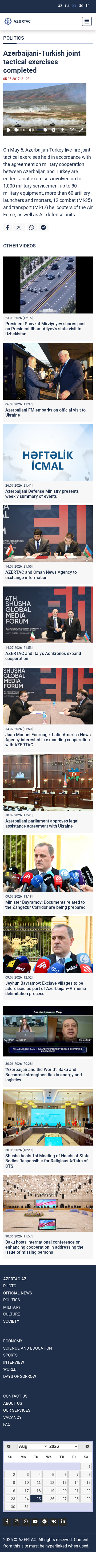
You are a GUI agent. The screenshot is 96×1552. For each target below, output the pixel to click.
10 (27, 1482)
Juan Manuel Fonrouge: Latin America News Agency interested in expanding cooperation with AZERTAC (48, 739)
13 (64, 1482)
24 (27, 1499)
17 (27, 1491)
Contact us (15, 1396)
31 (27, 1507)
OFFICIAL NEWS (17, 1293)
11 (39, 1482)
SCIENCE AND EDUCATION (27, 1348)
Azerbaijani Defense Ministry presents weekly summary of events (42, 494)
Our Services (16, 1410)
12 (52, 1482)
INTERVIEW (13, 1362)
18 (39, 1491)
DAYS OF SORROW (19, 1376)
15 (88, 1482)
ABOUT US (12, 1403)
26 (52, 1499)
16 (13, 1491)
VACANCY (12, 1417)
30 (13, 1507)
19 (52, 1491)
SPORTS (10, 1355)
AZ (60, 5)
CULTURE (11, 1314)
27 (64, 1499)
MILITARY (12, 1307)
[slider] (16, 129)
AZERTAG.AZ (14, 1279)
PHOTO (9, 1286)
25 (39, 1499)
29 (88, 1499)
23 (13, 1499)
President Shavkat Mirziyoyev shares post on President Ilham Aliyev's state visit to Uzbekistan (45, 328)
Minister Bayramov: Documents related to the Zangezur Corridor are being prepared (45, 905)
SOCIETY (11, 1321)
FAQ (6, 1424)
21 (76, 1491)
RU (67, 5)
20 (64, 1491)
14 (76, 1482)
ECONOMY (12, 1341)
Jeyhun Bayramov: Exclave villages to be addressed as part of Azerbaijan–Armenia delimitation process (45, 988)
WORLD (10, 1369)
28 (76, 1499)
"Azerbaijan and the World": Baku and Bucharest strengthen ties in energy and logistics (43, 1074)
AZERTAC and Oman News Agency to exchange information (41, 575)
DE (81, 5)
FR (87, 5)
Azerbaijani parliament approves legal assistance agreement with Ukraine (41, 823)
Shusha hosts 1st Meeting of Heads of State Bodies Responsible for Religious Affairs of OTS (47, 1160)
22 (88, 1491)
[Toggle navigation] (85, 21)
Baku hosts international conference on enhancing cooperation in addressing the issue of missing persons (44, 1247)
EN (73, 5)
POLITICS (13, 38)
